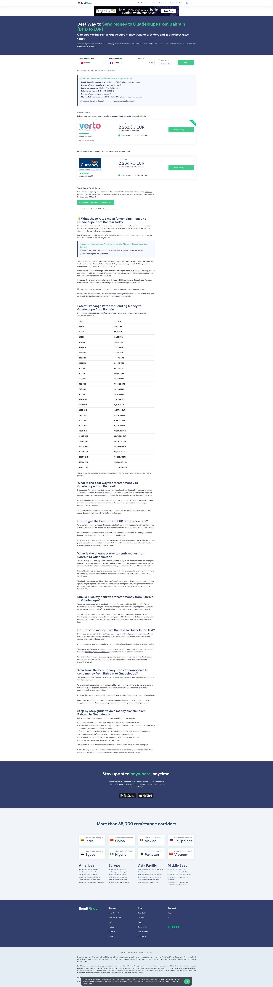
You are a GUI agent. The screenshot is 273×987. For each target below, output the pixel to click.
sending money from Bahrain (119, 296)
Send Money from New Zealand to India (150, 874)
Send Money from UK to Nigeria (118, 872)
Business (162, 3)
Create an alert (176, 3)
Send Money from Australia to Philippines (150, 869)
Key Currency (87, 250)
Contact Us (112, 936)
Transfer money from (86, 58)
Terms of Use (142, 927)
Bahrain (102, 70)
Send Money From (115, 918)
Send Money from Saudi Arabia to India (180, 874)
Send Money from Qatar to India (177, 885)
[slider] (84, 133)
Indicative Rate (166, 64)
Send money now (181, 130)
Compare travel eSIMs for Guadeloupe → (95, 202)
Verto (84, 254)
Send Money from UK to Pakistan (118, 879)
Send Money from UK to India (117, 869)
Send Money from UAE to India (177, 869)
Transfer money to (115, 58)
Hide (128, 151)
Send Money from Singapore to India (149, 879)
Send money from (90, 70)
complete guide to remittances (97, 652)
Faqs (139, 922)
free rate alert (111, 540)
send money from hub (145, 294)
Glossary (141, 918)
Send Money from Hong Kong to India (149, 877)
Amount (141, 58)
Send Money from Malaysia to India (149, 882)
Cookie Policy (87, 983)
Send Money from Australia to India (149, 872)
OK (187, 981)
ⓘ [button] (91, 96)
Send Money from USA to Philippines (90, 877)
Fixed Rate (164, 60)
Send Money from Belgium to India (119, 882)
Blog (169, 913)
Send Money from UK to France (118, 874)
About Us (112, 932)
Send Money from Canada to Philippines (91, 882)
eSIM (153, 3)
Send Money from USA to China (88, 872)
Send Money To (114, 913)
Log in (191, 3)
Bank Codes (142, 913)
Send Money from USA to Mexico (89, 869)
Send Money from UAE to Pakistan (178, 872)
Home (79, 70)
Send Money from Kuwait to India (178, 882)
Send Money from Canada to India (89, 879)
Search (186, 63)
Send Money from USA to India (88, 874)
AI (168, 918)
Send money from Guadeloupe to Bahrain (122, 289)
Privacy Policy (170, 981)
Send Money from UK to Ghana (118, 877)
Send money (143, 3)
